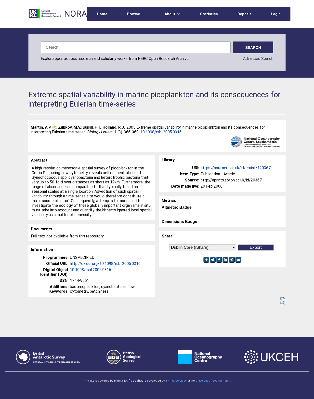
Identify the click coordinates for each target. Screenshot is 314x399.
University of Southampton (213, 380)
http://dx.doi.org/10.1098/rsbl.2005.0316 (105, 263)
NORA (75, 14)
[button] (282, 301)
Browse (133, 14)
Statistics (209, 14)
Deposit (244, 14)
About (170, 14)
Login (276, 14)
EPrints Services (176, 380)
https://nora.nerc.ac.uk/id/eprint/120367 (236, 167)
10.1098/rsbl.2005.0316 (161, 132)
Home (102, 14)
